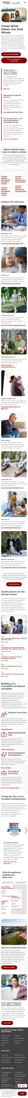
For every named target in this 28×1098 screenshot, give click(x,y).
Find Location (4, 1040)
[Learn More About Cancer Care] (14, 260)
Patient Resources (19, 1059)
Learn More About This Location (12, 906)
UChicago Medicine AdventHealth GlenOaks (6, 1080)
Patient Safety (18, 1062)
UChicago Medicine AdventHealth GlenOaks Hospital (5, 191)
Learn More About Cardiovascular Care (13, 325)
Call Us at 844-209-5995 (11, 54)
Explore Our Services (7, 749)
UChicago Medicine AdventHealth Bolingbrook (6, 1074)
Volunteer (17, 1043)
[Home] (11, 2)
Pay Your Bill (4, 1055)
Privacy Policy (18, 1079)
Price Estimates (5, 1059)
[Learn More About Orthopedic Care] (14, 464)
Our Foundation (19, 1072)
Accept (22, 1093)
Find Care (6, 89)
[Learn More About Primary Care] (14, 504)
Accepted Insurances (20, 1057)
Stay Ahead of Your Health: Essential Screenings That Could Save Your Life (13, 648)
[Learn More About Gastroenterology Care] (14, 341)
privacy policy (9, 1092)
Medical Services (5, 1035)
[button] (25, 2)
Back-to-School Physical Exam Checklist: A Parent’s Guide (14, 639)
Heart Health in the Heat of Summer (12, 674)
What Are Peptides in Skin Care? (11, 666)
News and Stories (19, 1038)
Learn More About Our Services (13, 112)
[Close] (10, 898)
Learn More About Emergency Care (12, 243)
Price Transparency (6, 1062)
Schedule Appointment (7, 1057)
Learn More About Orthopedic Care (12, 488)
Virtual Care (4, 1043)
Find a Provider (6, 768)
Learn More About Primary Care (11, 527)
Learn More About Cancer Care (11, 283)
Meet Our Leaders (9, 967)
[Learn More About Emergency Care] (14, 218)
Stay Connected (19, 1040)
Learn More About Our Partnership (14, 60)
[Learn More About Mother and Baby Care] (14, 383)
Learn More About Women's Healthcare (13, 567)
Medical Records (19, 1055)
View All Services (14, 584)
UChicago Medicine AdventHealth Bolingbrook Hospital (5, 180)
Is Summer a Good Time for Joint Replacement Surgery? (11, 657)
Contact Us (17, 1035)
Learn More (7, 1023)
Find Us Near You (6, 729)
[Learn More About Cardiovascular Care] (14, 300)
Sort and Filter (19, 882)
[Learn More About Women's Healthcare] (14, 544)
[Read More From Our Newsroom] (14, 829)
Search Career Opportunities (10, 788)
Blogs (2, 1045)
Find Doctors (4, 1038)
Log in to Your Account (10, 139)
